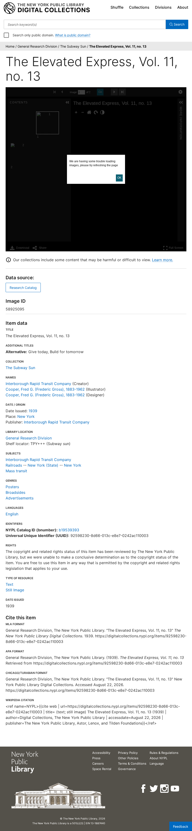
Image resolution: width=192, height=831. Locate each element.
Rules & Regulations (164, 753)
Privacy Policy (128, 753)
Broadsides (15, 492)
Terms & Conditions (132, 763)
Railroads (14, 465)
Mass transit (16, 470)
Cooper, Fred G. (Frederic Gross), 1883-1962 (45, 389)
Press (96, 758)
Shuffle (117, 7)
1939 (33, 410)
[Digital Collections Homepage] (47, 8)
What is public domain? (72, 35)
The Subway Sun (20, 367)
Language (157, 763)
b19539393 (69, 530)
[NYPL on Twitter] (154, 788)
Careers (98, 763)
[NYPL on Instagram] (164, 788)
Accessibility (101, 753)
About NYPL (158, 758)
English (12, 514)
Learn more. (162, 259)
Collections (139, 7)
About (182, 7)
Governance (127, 769)
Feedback (180, 826)
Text (9, 584)
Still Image (15, 590)
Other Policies (128, 758)
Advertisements (19, 498)
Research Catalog (23, 288)
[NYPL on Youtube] (175, 788)
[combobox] (85, 24)
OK (119, 177)
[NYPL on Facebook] (143, 788)
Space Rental (101, 769)
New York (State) (43, 465)
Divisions (163, 7)
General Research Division (29, 438)
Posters (12, 486)
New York (26, 416)
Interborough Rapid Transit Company (38, 383)
